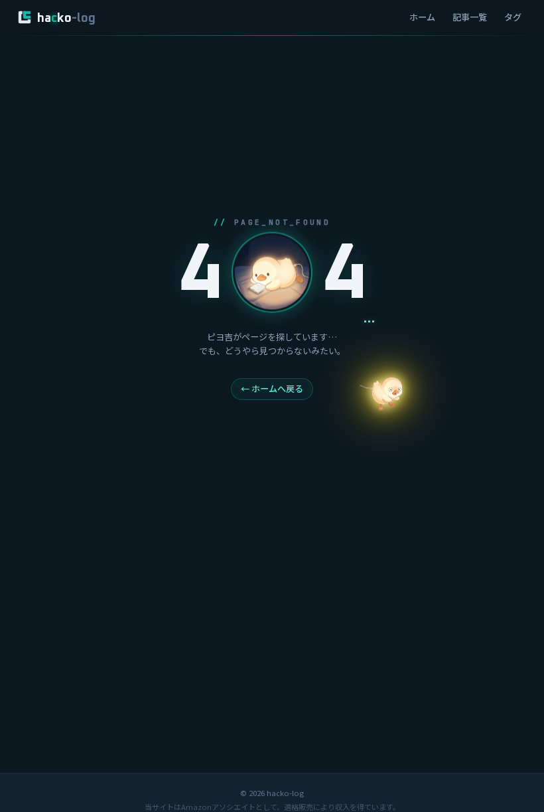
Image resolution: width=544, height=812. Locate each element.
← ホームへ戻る (272, 388)
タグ (512, 17)
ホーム (422, 17)
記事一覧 (469, 17)
